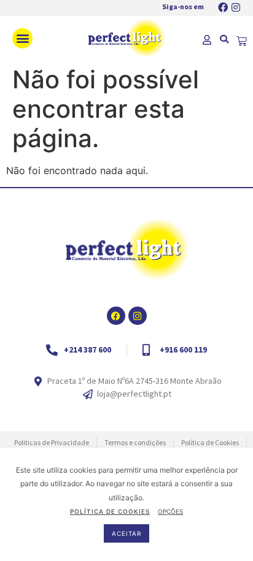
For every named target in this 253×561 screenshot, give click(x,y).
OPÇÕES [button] (170, 511)
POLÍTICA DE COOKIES (110, 511)
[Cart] (241, 41)
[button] (22, 38)
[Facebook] (223, 7)
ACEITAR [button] (126, 533)
